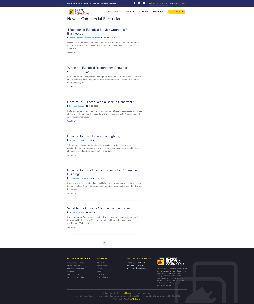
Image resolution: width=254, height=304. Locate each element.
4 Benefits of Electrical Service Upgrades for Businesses (98, 32)
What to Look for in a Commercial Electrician (98, 208)
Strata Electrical (73, 265)
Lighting (89, 140)
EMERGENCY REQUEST (158, 3)
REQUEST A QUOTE (177, 12)
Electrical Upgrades (76, 38)
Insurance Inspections (76, 277)
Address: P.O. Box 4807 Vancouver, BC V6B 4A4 (137, 266)
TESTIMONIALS (144, 12)
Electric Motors (73, 274)
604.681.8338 (177, 3)
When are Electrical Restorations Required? (97, 68)
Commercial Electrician (91, 38)
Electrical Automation (75, 268)
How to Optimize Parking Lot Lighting (93, 136)
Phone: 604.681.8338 (136, 263)
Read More (71, 53)
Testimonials (102, 265)
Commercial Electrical (75, 263)
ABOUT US (130, 12)
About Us (101, 263)
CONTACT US (158, 12)
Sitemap (100, 274)
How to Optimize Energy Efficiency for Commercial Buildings (102, 172)
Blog (99, 271)
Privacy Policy (102, 277)
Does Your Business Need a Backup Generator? (100, 102)
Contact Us (101, 268)
